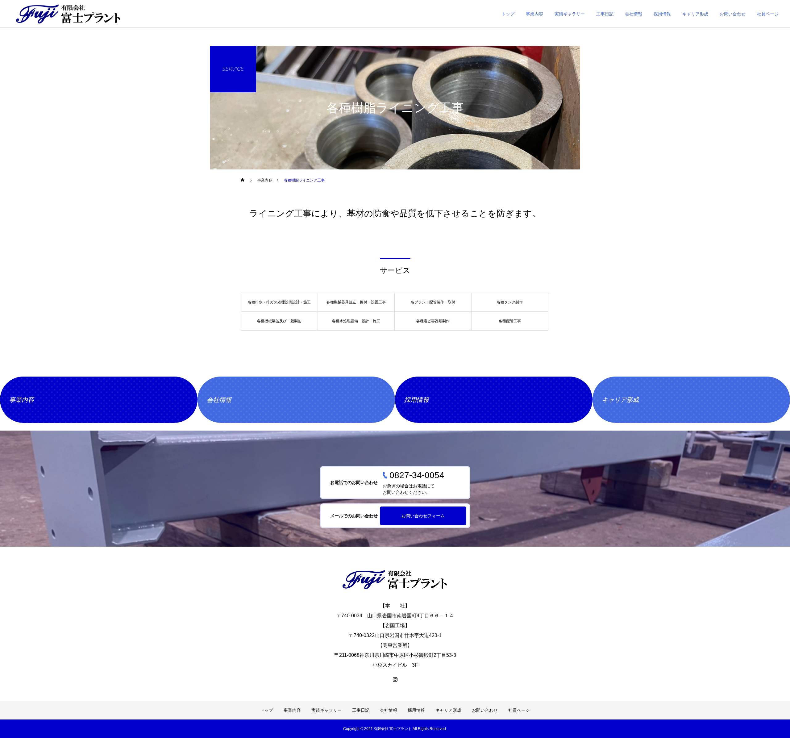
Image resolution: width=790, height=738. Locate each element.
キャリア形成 (695, 13)
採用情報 (662, 13)
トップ (507, 13)
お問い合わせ (733, 13)
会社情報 (633, 13)
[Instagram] (395, 679)
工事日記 (604, 13)
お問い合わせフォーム (423, 515)
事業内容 (534, 13)
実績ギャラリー (570, 13)
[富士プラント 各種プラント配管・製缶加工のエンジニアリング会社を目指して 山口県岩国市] (395, 579)
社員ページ (768, 13)
